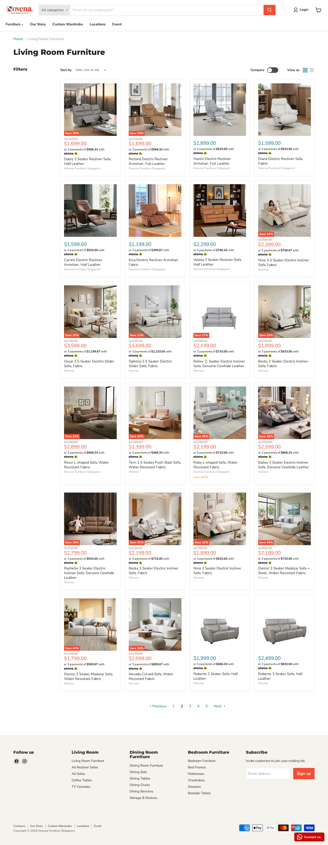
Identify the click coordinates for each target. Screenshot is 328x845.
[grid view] (305, 70)
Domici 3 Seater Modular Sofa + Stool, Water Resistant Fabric (283, 570)
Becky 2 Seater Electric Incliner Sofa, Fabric (283, 363)
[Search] (270, 10)
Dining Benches (141, 791)
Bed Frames (197, 767)
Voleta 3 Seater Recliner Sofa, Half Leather (217, 262)
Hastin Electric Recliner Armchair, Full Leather (212, 161)
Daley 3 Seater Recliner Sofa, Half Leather (87, 161)
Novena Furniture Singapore (82, 168)
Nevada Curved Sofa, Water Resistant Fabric (151, 676)
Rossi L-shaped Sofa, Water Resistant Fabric (86, 465)
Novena (263, 270)
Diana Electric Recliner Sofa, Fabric (280, 161)
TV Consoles (81, 786)
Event (117, 24)
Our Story (38, 24)
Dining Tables (140, 778)
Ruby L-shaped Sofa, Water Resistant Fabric (215, 465)
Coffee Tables (82, 780)
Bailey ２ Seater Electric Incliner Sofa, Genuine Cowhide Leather (219, 363)
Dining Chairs (140, 785)
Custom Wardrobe (67, 24)
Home (18, 39)
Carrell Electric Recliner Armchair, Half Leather (83, 262)
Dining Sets (138, 772)
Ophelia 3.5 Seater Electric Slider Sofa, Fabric (150, 363)
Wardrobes (196, 780)
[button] (301, 10)
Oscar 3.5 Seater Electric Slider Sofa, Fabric (89, 363)
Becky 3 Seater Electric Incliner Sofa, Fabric (154, 570)
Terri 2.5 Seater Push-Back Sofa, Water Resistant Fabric (155, 465)
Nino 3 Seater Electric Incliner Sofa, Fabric (217, 570)
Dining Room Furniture (146, 765)
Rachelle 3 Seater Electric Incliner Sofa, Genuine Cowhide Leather (89, 573)
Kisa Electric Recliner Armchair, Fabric (154, 262)
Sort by (66, 70)
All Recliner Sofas (85, 767)
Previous (159, 706)
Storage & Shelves (143, 798)
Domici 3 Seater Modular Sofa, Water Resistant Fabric (88, 676)
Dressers (194, 786)
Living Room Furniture (88, 761)
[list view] (311, 70)
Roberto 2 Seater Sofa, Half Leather (215, 676)
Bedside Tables (199, 793)
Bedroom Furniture (202, 761)
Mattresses (196, 773)
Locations (98, 24)
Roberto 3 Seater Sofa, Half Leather (280, 676)
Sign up (304, 773)
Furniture (13, 24)
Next (218, 706)
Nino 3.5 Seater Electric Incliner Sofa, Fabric (283, 262)
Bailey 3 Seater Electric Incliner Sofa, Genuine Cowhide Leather (283, 465)
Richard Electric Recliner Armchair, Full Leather (148, 161)
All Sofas (78, 773)
